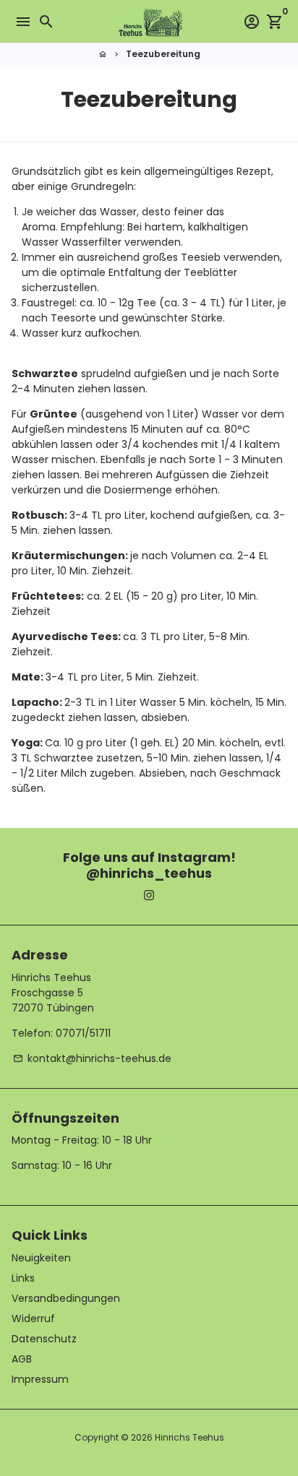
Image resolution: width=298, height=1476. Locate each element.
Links (23, 1278)
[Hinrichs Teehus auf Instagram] (149, 895)
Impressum (40, 1379)
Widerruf (33, 1318)
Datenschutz (44, 1339)
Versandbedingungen (66, 1298)
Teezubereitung (163, 54)
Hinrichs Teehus (189, 1437)
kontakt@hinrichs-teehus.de (92, 1058)
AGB (22, 1359)
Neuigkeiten (41, 1258)
